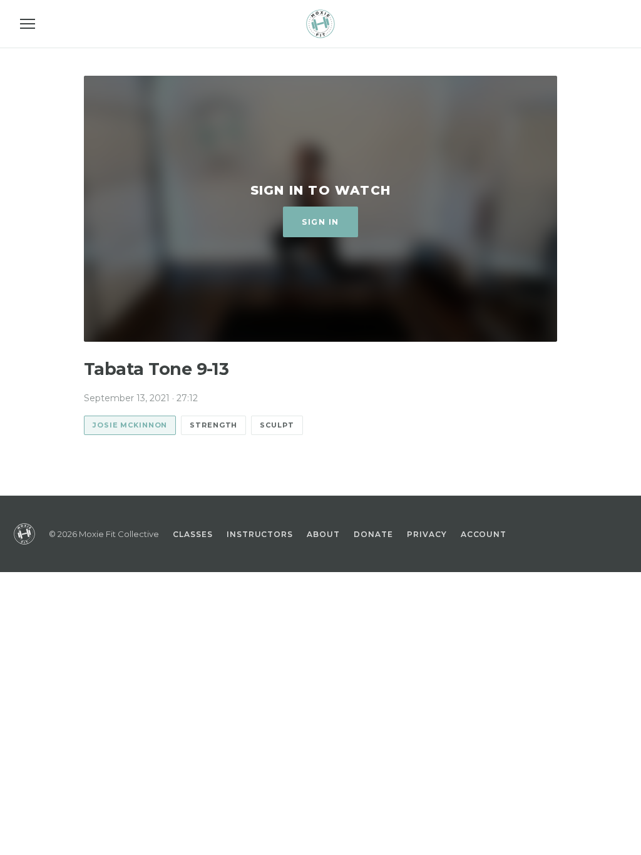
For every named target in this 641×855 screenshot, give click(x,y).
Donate (373, 534)
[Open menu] (27, 24)
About (323, 534)
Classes (193, 534)
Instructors (260, 534)
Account (484, 534)
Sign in (320, 222)
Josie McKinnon (130, 425)
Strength (213, 425)
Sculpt (277, 425)
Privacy (427, 534)
